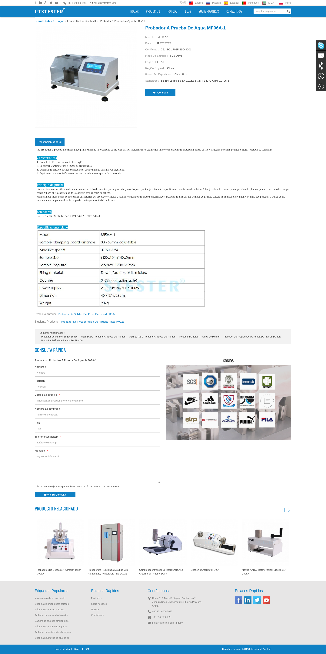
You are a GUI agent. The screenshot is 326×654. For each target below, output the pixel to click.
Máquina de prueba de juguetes (51, 626)
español (234, 3)
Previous (283, 510)
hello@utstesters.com (105, 3)
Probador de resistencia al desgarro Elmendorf (53, 632)
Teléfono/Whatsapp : (48, 436)
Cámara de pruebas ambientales (51, 621)
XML (87, 649)
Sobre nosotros (209, 11)
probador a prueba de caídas (56, 149)
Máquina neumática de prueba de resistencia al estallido (52, 638)
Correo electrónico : (47, 394)
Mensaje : (41, 450)
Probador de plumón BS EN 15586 (59, 336)
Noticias (173, 11)
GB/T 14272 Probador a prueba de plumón (103, 336)
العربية (271, 3)
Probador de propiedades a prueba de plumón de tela (252, 336)
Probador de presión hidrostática (51, 615)
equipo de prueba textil (81, 20)
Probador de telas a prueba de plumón (199, 336)
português (253, 3)
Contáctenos (234, 11)
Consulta (162, 92)
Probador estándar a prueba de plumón (62, 340)
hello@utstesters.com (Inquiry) (167, 623)
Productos (153, 11)
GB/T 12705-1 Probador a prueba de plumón (152, 336)
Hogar (134, 11)
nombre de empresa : (48, 408)
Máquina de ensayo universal (50, 609)
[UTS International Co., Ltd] (50, 11)
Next (288, 510)
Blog (188, 11)
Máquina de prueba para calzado (52, 604)
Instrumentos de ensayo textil (50, 598)
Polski (288, 3)
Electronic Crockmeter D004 (153, 570)
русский (216, 3)
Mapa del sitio (62, 649)
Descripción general (50, 141)
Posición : (40, 380)
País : (38, 422)
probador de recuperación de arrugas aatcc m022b (92, 321)
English (199, 3)
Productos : (66, 360)
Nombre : (40, 366)
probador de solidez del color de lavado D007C (87, 314)
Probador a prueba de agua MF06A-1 (73, 360)
